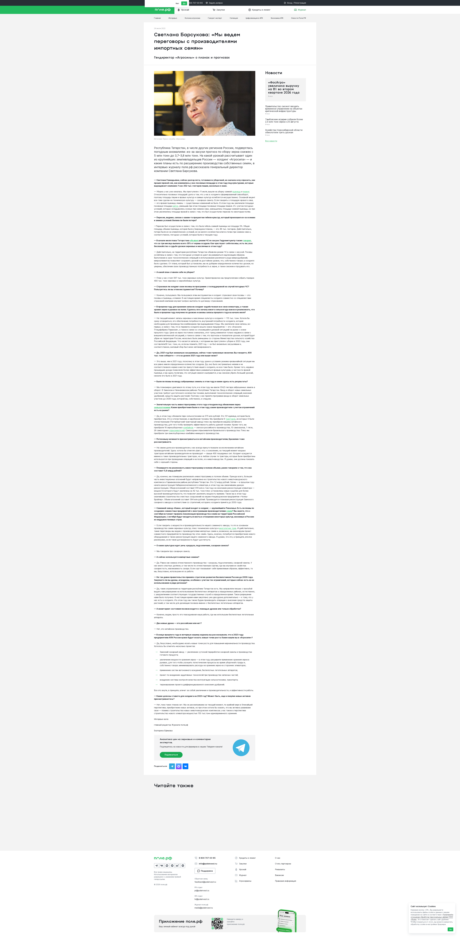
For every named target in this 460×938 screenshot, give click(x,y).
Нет (177, 3)
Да (184, 3)
